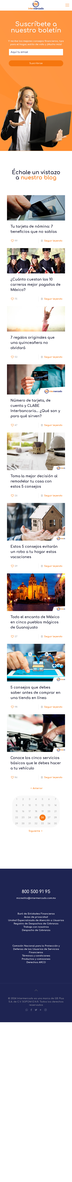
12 (42, 805)
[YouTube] (41, 1010)
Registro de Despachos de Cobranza (36, 923)
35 (55, 823)
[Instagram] (45, 1010)
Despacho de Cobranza (36, 930)
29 (16, 823)
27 (49, 817)
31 (29, 823)
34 (49, 823)
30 (23, 823)
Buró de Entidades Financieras (36, 914)
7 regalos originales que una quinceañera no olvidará (32, 343)
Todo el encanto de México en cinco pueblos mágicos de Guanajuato (34, 622)
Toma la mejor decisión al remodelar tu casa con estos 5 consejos (33, 481)
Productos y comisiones (36, 959)
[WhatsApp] (26, 1010)
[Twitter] (36, 1010)
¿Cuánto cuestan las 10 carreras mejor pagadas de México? (35, 284)
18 (36, 811)
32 (36, 823)
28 (55, 817)
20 (49, 811)
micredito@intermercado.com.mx (36, 898)
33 (42, 823)
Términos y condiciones (36, 956)
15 (17, 811)
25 (36, 817)
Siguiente (34, 831)
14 (55, 805)
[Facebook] (31, 1010)
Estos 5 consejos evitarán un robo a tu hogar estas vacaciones (34, 552)
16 (23, 811)
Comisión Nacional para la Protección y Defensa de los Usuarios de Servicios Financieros (36, 949)
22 (16, 817)
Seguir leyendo (53, 241)
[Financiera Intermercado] (36, 5)
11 (36, 805)
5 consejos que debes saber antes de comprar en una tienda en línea (35, 692)
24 (29, 817)
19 (42, 811)
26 (42, 817)
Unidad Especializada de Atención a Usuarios (36, 920)
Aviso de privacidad (36, 917)
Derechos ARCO (36, 962)
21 (55, 811)
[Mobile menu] (67, 5)
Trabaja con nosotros (36, 927)
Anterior (37, 788)
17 (29, 811)
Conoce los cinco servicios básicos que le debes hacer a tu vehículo (35, 763)
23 (23, 817)
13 (49, 805)
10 (29, 805)
